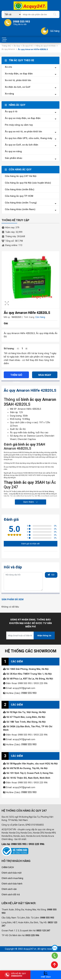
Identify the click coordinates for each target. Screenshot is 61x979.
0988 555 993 (28, 693)
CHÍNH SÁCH (8, 866)
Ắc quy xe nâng (13, 151)
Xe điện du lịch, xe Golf (17, 87)
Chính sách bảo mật (12, 871)
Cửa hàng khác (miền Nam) (20, 209)
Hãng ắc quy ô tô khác (46, 46)
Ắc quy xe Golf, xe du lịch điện (21, 144)
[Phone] (55, 956)
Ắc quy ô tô (28, 46)
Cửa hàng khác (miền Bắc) (19, 189)
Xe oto (8, 67)
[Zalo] (55, 948)
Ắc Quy (17, 46)
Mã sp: (7, 317)
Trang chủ (6, 46)
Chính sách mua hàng (12, 877)
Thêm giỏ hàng (16, 375)
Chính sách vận (9, 888)
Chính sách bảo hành (12, 882)
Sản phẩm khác (13, 158)
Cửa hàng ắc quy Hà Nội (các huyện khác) (28, 182)
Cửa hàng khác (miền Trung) (21, 202)
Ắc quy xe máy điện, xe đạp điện (23, 118)
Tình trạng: (29, 317)
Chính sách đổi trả (11, 893)
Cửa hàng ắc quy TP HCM (19, 196)
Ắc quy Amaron (8, 49)
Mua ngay (45, 375)
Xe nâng (9, 93)
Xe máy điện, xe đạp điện (19, 73)
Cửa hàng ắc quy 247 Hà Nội (20, 176)
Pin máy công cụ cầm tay (19, 124)
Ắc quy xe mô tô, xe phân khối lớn (23, 131)
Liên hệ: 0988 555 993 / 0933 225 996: (23, 843)
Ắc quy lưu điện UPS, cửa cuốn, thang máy (28, 138)
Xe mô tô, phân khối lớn (18, 80)
